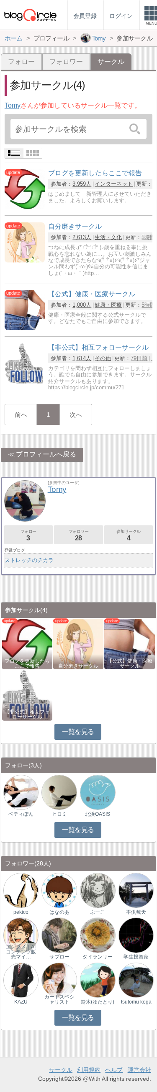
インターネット (114, 184)
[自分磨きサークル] (25, 260)
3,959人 (81, 184)
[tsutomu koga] (136, 979)
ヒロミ (59, 814)
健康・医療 (108, 305)
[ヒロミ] (59, 792)
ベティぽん (20, 814)
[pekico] (21, 890)
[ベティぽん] (21, 792)
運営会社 (139, 1070)
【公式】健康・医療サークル (129, 663)
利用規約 (88, 1070)
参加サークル (128, 535)
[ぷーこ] (97, 890)
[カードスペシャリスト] (59, 979)
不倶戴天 (136, 912)
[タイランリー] (97, 935)
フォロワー (66, 61)
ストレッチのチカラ (29, 560)
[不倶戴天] (136, 890)
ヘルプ (114, 1070)
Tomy (13, 105)
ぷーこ (97, 912)
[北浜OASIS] (97, 792)
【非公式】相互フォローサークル (27, 714)
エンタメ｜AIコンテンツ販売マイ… (21, 951)
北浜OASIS (97, 814)
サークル (60, 1070)
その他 (103, 358)
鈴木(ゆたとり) (97, 1001)
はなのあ (59, 912)
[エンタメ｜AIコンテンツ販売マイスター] (21, 935)
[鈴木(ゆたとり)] (97, 979)
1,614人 (81, 358)
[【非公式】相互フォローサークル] (25, 381)
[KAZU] (21, 979)
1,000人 (81, 305)
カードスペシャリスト (59, 999)
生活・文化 (108, 237)
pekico (20, 912)
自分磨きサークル (78, 665)
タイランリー (97, 956)
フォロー (21, 61)
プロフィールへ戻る (46, 454)
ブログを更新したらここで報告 (27, 663)
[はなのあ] (59, 890)
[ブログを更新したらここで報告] (25, 206)
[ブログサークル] (30, 15)
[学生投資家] (136, 935)
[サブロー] (59, 935)
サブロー (59, 956)
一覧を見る (78, 731)
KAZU (21, 1001)
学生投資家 (136, 956)
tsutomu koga (136, 1001)
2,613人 (81, 237)
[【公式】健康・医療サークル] (25, 327)
